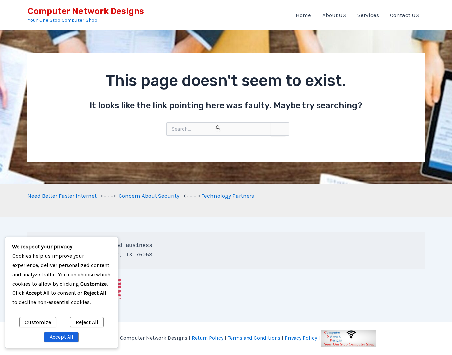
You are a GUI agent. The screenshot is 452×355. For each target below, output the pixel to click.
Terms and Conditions (254, 338)
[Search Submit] (218, 128)
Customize (38, 322)
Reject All (87, 322)
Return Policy (207, 338)
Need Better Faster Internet (62, 195)
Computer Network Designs (86, 11)
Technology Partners (228, 195)
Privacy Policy (301, 338)
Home (303, 15)
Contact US (404, 15)
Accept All (61, 337)
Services (368, 15)
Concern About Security (149, 195)
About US (334, 15)
